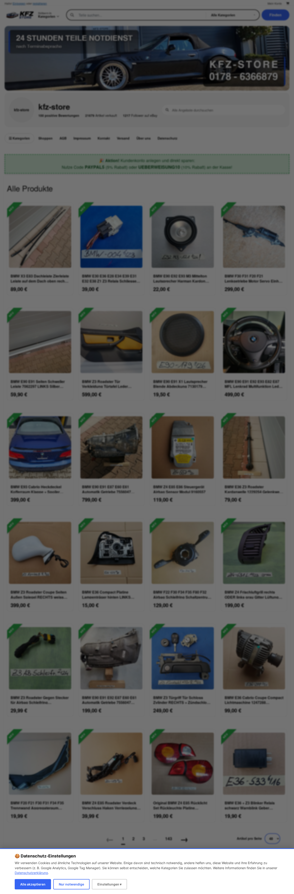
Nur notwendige (71, 884)
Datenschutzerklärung (31, 873)
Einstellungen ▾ (109, 884)
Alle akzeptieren (32, 884)
